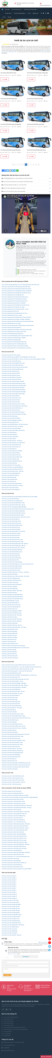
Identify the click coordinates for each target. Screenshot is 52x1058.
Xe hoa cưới (8, 13)
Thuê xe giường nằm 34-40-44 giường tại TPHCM (14, 1027)
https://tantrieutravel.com (9, 1050)
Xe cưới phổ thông (8, 1031)
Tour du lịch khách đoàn (19, 13)
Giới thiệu (7, 9)
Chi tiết (4, 79)
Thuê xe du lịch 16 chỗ (8, 1021)
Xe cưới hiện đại (7, 1033)
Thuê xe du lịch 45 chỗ (8, 1025)
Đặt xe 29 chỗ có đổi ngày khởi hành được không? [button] (14, 188)
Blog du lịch (35, 13)
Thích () (47, 942)
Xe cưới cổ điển (7, 1035)
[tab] (26, 178)
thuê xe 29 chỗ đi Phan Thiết (9, 51)
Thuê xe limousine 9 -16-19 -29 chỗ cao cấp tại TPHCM (15, 1029)
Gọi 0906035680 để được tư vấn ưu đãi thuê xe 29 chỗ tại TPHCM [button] (17, 178)
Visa (29, 13)
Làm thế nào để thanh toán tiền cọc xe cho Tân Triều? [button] (15, 184)
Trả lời (41, 942)
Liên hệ (9, 17)
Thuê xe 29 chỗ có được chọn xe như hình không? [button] (14, 191)
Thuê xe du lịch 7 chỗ (8, 1019)
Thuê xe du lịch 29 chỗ (8, 1023)
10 (38, 164)
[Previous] (13, 164)
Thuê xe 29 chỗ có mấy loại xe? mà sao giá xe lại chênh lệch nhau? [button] (18, 181)
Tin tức (4, 17)
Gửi (7, 975)
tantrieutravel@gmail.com (45, 5)
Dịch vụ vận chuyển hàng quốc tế (11, 1017)
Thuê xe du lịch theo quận (30, 9)
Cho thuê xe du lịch (16, 9)
